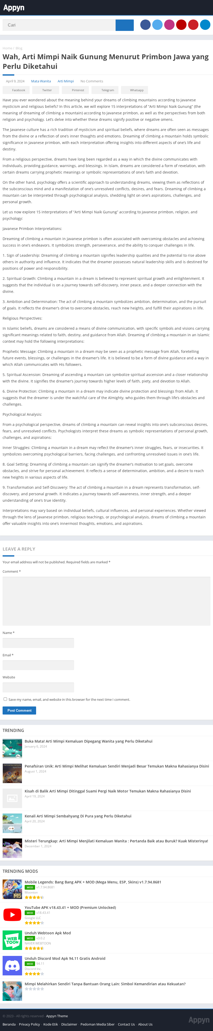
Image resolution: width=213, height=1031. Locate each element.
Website (9, 677)
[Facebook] (145, 24)
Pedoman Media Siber (98, 1024)
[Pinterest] (193, 24)
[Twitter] (157, 24)
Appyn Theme (57, 1016)
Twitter (47, 90)
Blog (19, 48)
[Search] (125, 25)
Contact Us (126, 1024)
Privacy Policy (29, 1024)
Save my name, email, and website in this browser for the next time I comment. (69, 699)
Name (9, 632)
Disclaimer (69, 1024)
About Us (145, 1024)
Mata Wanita (41, 81)
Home (7, 48)
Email (8, 655)
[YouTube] (181, 24)
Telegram (108, 90)
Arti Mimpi (66, 81)
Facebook (18, 90)
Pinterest (78, 90)
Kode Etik (50, 1024)
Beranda (9, 1024)
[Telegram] (205, 24)
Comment (12, 571)
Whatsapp (137, 90)
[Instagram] (169, 24)
